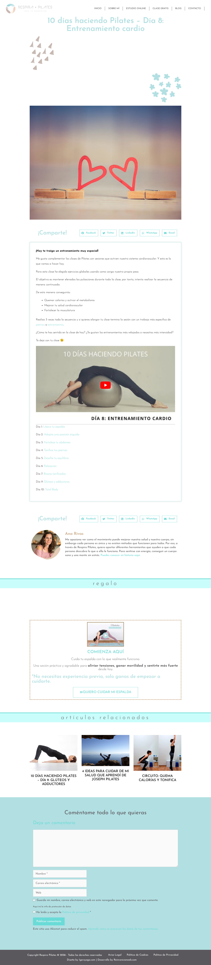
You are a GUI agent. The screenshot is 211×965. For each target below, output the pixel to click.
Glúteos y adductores (56, 481)
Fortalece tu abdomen (57, 442)
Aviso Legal (114, 955)
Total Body (51, 489)
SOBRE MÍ (113, 8)
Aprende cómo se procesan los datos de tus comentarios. (123, 929)
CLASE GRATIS (160, 8)
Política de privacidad (76, 912)
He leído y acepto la (63, 912)
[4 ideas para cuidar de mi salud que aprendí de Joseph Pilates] (105, 750)
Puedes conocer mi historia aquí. (120, 555)
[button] (88, 233)
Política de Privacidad (165, 955)
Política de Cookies (137, 955)
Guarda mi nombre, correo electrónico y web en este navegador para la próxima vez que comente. (97, 900)
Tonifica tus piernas (55, 450)
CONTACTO (194, 8)
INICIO (98, 8)
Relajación (50, 466)
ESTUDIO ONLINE (136, 8)
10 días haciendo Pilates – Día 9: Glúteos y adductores (53, 780)
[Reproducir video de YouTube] (105, 385)
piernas (40, 324)
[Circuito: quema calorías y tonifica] (157, 752)
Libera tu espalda (54, 426)
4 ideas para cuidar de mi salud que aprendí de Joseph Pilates (105, 775)
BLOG (178, 8)
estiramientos (55, 324)
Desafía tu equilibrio (56, 458)
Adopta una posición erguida (61, 434)
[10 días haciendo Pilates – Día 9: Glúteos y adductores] (53, 752)
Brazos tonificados (55, 473)
